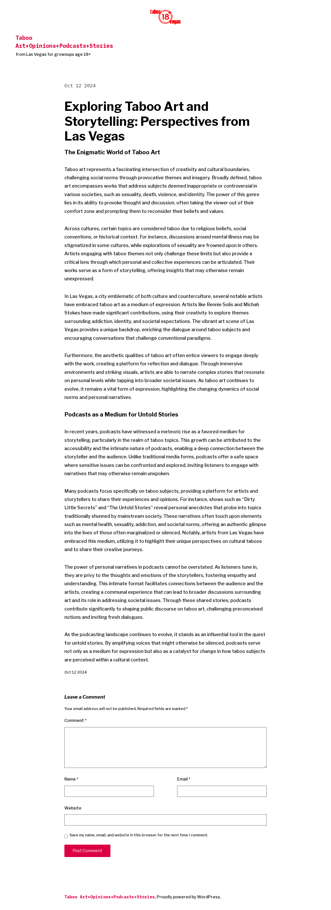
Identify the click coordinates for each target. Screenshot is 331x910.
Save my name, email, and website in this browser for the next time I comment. (139, 835)
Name (71, 779)
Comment (75, 720)
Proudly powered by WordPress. (189, 896)
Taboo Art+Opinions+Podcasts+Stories (64, 41)
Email (183, 779)
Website (72, 808)
